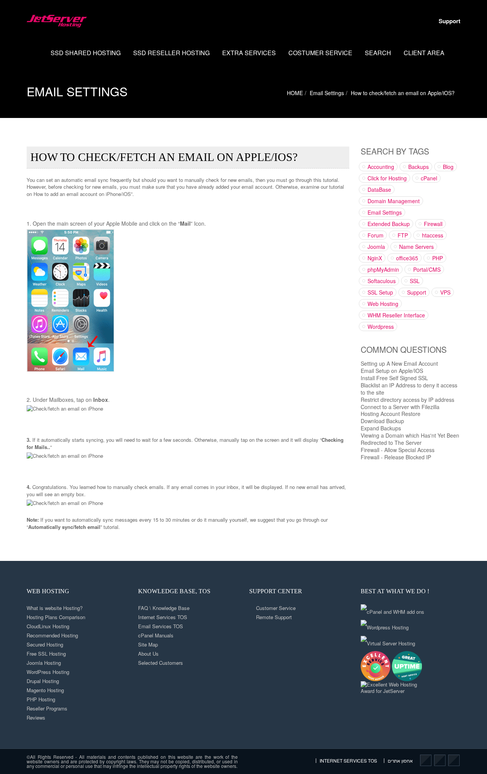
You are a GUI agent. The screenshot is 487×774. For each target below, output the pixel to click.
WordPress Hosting (48, 671)
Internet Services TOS (162, 617)
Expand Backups (381, 428)
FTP (403, 235)
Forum (376, 235)
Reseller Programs (47, 708)
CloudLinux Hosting (48, 626)
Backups (418, 166)
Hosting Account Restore (390, 413)
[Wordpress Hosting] (385, 625)
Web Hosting (383, 303)
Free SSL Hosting (46, 653)
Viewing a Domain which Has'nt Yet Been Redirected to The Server (410, 439)
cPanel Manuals (155, 635)
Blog (448, 166)
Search (378, 52)
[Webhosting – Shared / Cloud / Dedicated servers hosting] (57, 21)
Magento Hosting (45, 690)
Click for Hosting (387, 178)
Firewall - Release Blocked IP (396, 457)
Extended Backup (389, 224)
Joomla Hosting (44, 662)
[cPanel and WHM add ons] (392, 609)
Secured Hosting (45, 644)
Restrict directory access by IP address (407, 399)
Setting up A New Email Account (399, 363)
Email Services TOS (160, 626)
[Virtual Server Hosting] (388, 640)
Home (35, 53)
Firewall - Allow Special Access (397, 450)
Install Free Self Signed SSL (394, 378)
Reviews (36, 717)
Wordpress (381, 326)
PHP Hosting (41, 699)
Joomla (376, 246)
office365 (407, 258)
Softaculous (382, 281)
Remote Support (274, 617)
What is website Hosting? (55, 608)
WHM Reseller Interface (396, 315)
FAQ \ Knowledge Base (163, 608)
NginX (375, 258)
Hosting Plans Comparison (56, 617)
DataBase (379, 189)
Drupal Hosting (43, 681)
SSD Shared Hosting (86, 52)
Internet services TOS (348, 760)
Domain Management (394, 201)
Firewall (433, 224)
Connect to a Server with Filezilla (400, 407)
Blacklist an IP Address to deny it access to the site (409, 388)
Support (449, 21)
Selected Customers (160, 662)
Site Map (148, 644)
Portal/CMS (427, 269)
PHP (437, 258)
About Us (148, 653)
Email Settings (77, 91)
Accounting (381, 166)
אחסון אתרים (400, 760)
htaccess (432, 235)
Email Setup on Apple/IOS (392, 370)
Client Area (424, 52)
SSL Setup (380, 292)
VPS (445, 292)
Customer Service (276, 608)
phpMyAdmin (383, 269)
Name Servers (416, 246)
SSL (415, 281)
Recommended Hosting (52, 635)
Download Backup (382, 421)
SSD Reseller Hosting (171, 52)
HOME (295, 93)
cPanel (429, 178)
